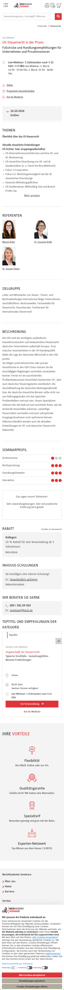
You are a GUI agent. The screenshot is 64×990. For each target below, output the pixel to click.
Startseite (43, 26)
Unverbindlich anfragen (23, 579)
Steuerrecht (55, 26)
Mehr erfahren (11, 552)
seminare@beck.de (21, 610)
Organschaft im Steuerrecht (23, 652)
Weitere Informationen (14, 584)
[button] (58, 641)
